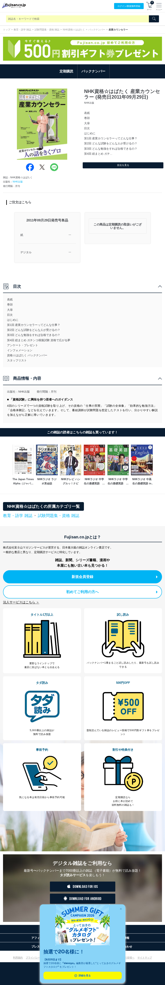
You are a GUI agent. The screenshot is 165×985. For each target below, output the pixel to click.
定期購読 (66, 71)
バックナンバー (96, 29)
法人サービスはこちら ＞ (21, 602)
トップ (6, 29)
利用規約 (18, 957)
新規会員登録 (82, 577)
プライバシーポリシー (38, 957)
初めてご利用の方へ (82, 592)
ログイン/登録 (129, 6)
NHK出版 (18, 181)
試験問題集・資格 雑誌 (47, 29)
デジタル (26, 252)
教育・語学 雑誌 (22, 29)
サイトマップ (144, 957)
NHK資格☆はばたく (74, 29)
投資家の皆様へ (126, 957)
